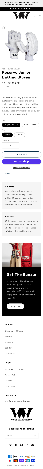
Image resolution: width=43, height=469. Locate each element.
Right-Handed (11, 125)
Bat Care (9, 348)
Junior (19, 135)
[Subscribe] (35, 436)
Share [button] (7, 173)
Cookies (8, 381)
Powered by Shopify (30, 465)
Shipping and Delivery (15, 331)
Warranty (9, 342)
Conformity (10, 386)
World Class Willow (18, 465)
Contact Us (10, 353)
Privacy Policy (11, 375)
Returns (8, 336)
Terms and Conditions (14, 369)
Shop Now (15, 306)
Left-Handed (30, 125)
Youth (7, 135)
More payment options (21, 167)
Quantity (5, 140)
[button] (3, 16)
